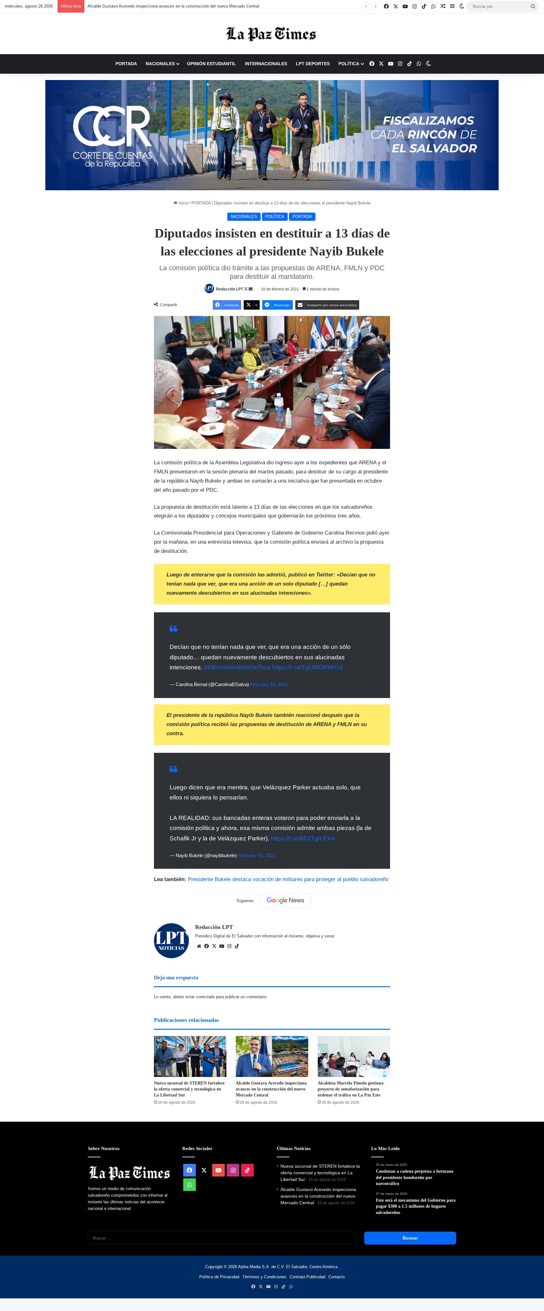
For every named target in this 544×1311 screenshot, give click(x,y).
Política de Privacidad (219, 1276)
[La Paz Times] (272, 34)
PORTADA (126, 63)
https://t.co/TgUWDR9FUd (307, 667)
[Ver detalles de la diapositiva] (272, 135)
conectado (205, 996)
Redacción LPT (229, 289)
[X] (214, 946)
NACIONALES (160, 63)
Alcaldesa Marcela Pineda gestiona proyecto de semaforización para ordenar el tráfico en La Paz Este (350, 1089)
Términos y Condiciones (264, 1276)
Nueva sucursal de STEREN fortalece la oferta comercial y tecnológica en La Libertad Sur (189, 1089)
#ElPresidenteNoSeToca (237, 667)
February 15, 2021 (269, 684)
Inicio (182, 203)
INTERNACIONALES (266, 63)
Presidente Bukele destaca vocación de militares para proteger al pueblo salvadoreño (288, 879)
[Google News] (285, 900)
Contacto (336, 1276)
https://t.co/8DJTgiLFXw (303, 838)
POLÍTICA (348, 63)
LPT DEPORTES (313, 63)
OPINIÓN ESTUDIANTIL (211, 63)
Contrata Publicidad (307, 1276)
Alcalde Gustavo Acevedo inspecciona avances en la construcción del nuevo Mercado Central (167, 6)
